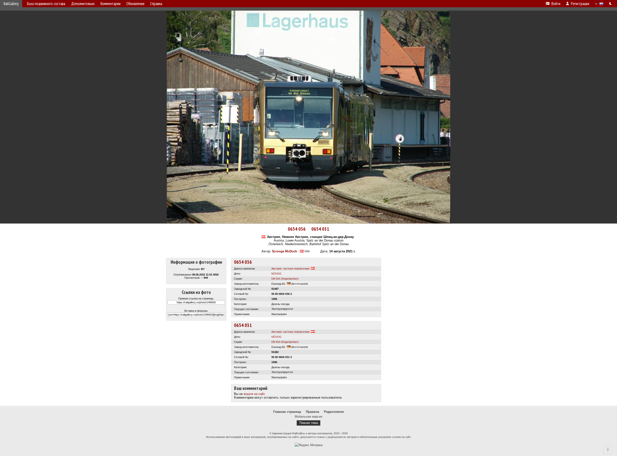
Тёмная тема (308, 423)
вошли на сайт (254, 394)
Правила (312, 412)
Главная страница (287, 412)
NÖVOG (276, 273)
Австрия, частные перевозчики (290, 268)
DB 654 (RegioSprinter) (285, 278)
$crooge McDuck (284, 251)
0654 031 (320, 229)
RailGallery (11, 3)
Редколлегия (334, 412)
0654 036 (297, 229)
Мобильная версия (308, 416)
